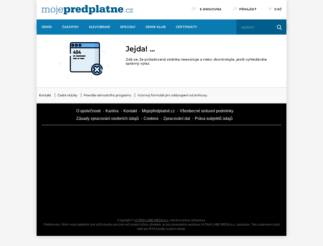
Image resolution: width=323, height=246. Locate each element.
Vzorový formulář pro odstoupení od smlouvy (172, 95)
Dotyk (103, 135)
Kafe (146, 153)
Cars (60, 188)
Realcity (103, 153)
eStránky (232, 170)
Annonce (146, 170)
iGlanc (146, 206)
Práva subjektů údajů (214, 118)
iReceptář (189, 153)
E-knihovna (210, 9)
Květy (103, 170)
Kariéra (112, 111)
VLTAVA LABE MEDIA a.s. (151, 220)
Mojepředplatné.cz (158, 111)
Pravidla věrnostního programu (107, 95)
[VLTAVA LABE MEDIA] (87, 9)
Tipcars (232, 153)
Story (189, 170)
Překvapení (146, 188)
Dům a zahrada (232, 135)
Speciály (128, 27)
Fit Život (146, 135)
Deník (47, 27)
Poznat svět (103, 206)
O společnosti (88, 111)
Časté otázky (67, 95)
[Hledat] (279, 27)
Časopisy (70, 27)
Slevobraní (99, 27)
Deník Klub (156, 27)
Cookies (151, 118)
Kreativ (232, 188)
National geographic (189, 188)
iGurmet (103, 188)
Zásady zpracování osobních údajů (107, 118)
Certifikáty (186, 27)
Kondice (60, 153)
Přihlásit (248, 9)
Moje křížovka (189, 135)
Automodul (60, 206)
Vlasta (60, 170)
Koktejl (189, 206)
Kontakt (45, 95)
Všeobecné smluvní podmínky (206, 111)
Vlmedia (57, 114)
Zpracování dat (176, 118)
